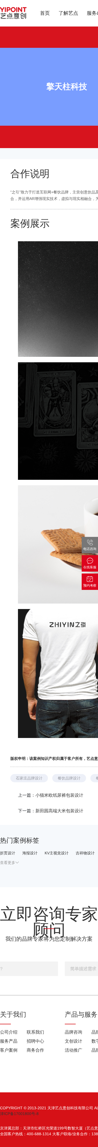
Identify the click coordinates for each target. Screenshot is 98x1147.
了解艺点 (68, 13)
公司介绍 (8, 1032)
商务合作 (35, 1050)
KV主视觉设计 (57, 853)
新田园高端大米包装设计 (59, 810)
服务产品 (8, 1041)
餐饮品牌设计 (69, 778)
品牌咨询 (73, 1032)
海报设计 (30, 853)
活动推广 (73, 1050)
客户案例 (8, 1050)
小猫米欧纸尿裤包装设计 (59, 795)
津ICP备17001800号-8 (19, 1113)
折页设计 (7, 853)
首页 (45, 13)
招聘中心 (35, 1041)
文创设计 (73, 1041)
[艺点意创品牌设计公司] (13, 13)
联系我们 (35, 1032)
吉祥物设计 (85, 853)
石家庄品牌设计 (29, 778)
